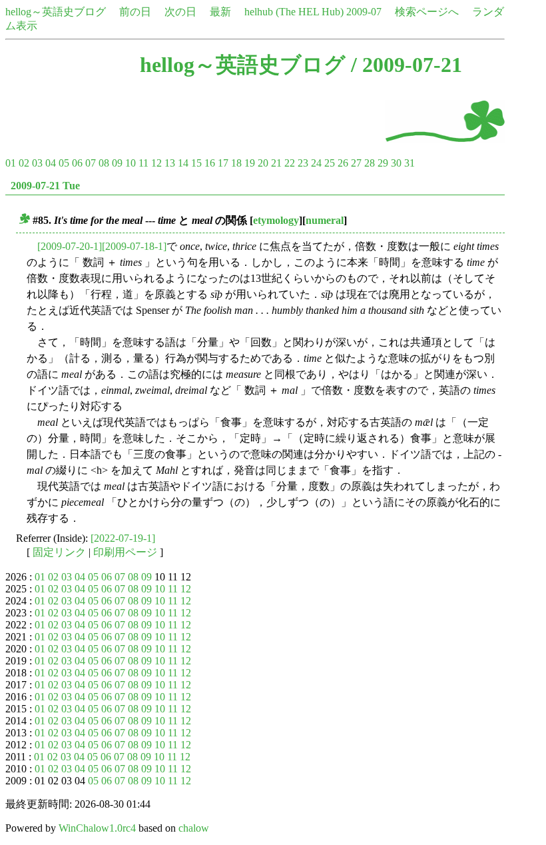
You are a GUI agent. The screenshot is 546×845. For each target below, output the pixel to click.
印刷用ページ (125, 552)
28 (369, 163)
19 (249, 163)
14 (183, 163)
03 (37, 163)
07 (90, 163)
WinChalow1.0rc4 (97, 828)
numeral (325, 220)
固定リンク (59, 552)
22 (289, 163)
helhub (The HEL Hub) (294, 11)
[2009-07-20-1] (69, 246)
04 (50, 163)
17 (223, 163)
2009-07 (364, 11)
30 (396, 163)
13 (169, 163)
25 (329, 163)
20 (263, 163)
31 (409, 163)
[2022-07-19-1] (123, 538)
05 (64, 163)
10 (130, 163)
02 (24, 163)
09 (117, 163)
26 (343, 163)
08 (104, 163)
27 (356, 163)
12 (156, 163)
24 (316, 163)
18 (236, 163)
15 (196, 163)
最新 (220, 11)
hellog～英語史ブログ (55, 11)
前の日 (135, 11)
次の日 (180, 11)
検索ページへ (427, 11)
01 (10, 163)
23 (303, 163)
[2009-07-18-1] (134, 246)
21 (276, 163)
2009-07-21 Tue (45, 185)
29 (383, 163)
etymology (276, 220)
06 (77, 163)
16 (209, 163)
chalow (193, 828)
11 (143, 163)
